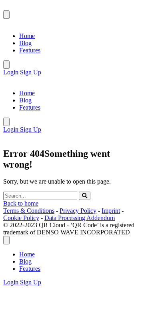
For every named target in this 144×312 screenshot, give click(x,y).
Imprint (111, 210)
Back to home (20, 203)
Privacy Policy (78, 210)
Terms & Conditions (28, 210)
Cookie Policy (21, 217)
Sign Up (30, 72)
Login (11, 72)
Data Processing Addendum (79, 217)
